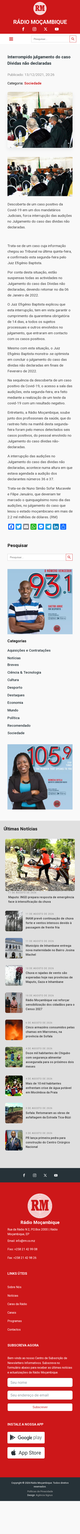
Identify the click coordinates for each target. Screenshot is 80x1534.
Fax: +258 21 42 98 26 (21, 1258)
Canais (11, 1312)
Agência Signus (44, 1495)
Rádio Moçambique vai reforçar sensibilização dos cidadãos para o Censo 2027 (50, 1004)
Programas (14, 1321)
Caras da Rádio (17, 1304)
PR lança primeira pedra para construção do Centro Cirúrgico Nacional (48, 1142)
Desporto (14, 687)
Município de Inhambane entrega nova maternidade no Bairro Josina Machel (50, 950)
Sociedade (32, 83)
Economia (15, 702)
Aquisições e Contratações (29, 650)
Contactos (14, 1329)
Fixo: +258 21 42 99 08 (22, 1249)
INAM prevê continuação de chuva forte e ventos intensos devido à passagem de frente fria (49, 923)
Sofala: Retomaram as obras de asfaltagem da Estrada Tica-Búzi (48, 1115)
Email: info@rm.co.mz (21, 1241)
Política (13, 718)
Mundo (12, 710)
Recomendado (19, 725)
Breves (13, 665)
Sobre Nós (14, 1287)
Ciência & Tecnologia (24, 672)
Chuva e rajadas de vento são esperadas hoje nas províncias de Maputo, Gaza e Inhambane (49, 977)
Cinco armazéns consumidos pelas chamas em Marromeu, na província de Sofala (50, 1032)
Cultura (13, 680)
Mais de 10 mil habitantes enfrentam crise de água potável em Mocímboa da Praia (48, 1088)
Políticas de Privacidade (40, 1491)
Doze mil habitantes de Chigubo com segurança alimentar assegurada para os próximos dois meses (50, 1059)
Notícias (14, 658)
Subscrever (40, 1407)
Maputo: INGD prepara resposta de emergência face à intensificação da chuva (41, 899)
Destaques (16, 695)
